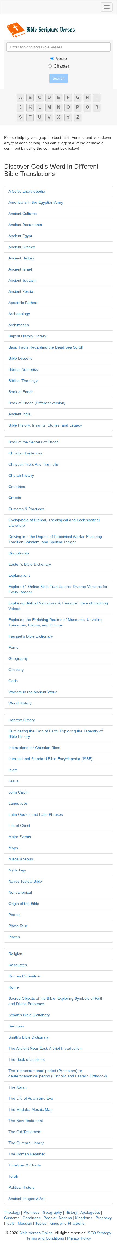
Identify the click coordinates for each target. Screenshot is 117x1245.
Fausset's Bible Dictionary (30, 636)
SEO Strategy (99, 1233)
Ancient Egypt (20, 236)
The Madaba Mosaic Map (30, 1109)
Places (14, 937)
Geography (18, 658)
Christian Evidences (25, 453)
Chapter (61, 66)
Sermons (16, 1026)
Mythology (17, 870)
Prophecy (104, 1218)
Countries (16, 486)
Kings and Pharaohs (67, 1223)
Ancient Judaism (22, 280)
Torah (13, 1176)
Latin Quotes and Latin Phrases (35, 814)
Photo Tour (17, 926)
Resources (17, 965)
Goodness (31, 1218)
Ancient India (19, 414)
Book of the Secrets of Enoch (33, 442)
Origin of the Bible (23, 903)
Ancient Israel (20, 269)
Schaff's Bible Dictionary (29, 1015)
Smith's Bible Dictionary (28, 1037)
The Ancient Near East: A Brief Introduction (45, 1048)
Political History (21, 1187)
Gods (13, 681)
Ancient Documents (25, 224)
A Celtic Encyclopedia (26, 191)
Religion (15, 954)
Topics (40, 1223)
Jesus (13, 781)
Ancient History (21, 258)
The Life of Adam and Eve (30, 1098)
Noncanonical (20, 892)
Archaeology (19, 314)
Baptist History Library (27, 336)
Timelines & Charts (24, 1165)
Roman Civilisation (24, 976)
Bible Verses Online (36, 1233)
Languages (18, 803)
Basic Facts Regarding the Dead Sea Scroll (45, 347)
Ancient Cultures (22, 213)
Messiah (25, 1223)
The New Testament (25, 1120)
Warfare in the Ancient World (32, 692)
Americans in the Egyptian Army (35, 202)
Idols (10, 1223)
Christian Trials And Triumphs (33, 464)
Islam (13, 770)
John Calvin (18, 792)
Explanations (19, 575)
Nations (65, 1218)
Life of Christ (19, 825)
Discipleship (18, 553)
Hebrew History (21, 720)
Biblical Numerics (23, 369)
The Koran (17, 1087)
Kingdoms (83, 1218)
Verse (61, 58)
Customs (11, 1218)
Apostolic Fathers (23, 302)
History (71, 1212)
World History (20, 703)
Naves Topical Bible (25, 881)
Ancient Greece (21, 247)
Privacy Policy (79, 1238)
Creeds (14, 498)
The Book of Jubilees (26, 1059)
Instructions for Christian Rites (34, 747)
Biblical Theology (23, 380)
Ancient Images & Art (26, 1198)
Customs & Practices (26, 509)
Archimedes (18, 325)
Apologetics (90, 1212)
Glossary (16, 669)
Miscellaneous (20, 859)
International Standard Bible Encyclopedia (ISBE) (50, 759)
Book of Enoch (20, 392)
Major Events (19, 837)
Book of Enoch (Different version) (37, 403)
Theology (12, 1212)
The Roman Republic (26, 1154)
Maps (13, 848)
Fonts (13, 647)
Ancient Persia (20, 291)
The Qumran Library (26, 1143)
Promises (31, 1212)
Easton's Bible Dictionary (29, 564)
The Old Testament (24, 1132)
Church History (21, 475)
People (14, 914)
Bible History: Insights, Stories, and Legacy (45, 425)
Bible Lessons (20, 358)
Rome (13, 987)
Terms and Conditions (45, 1238)
